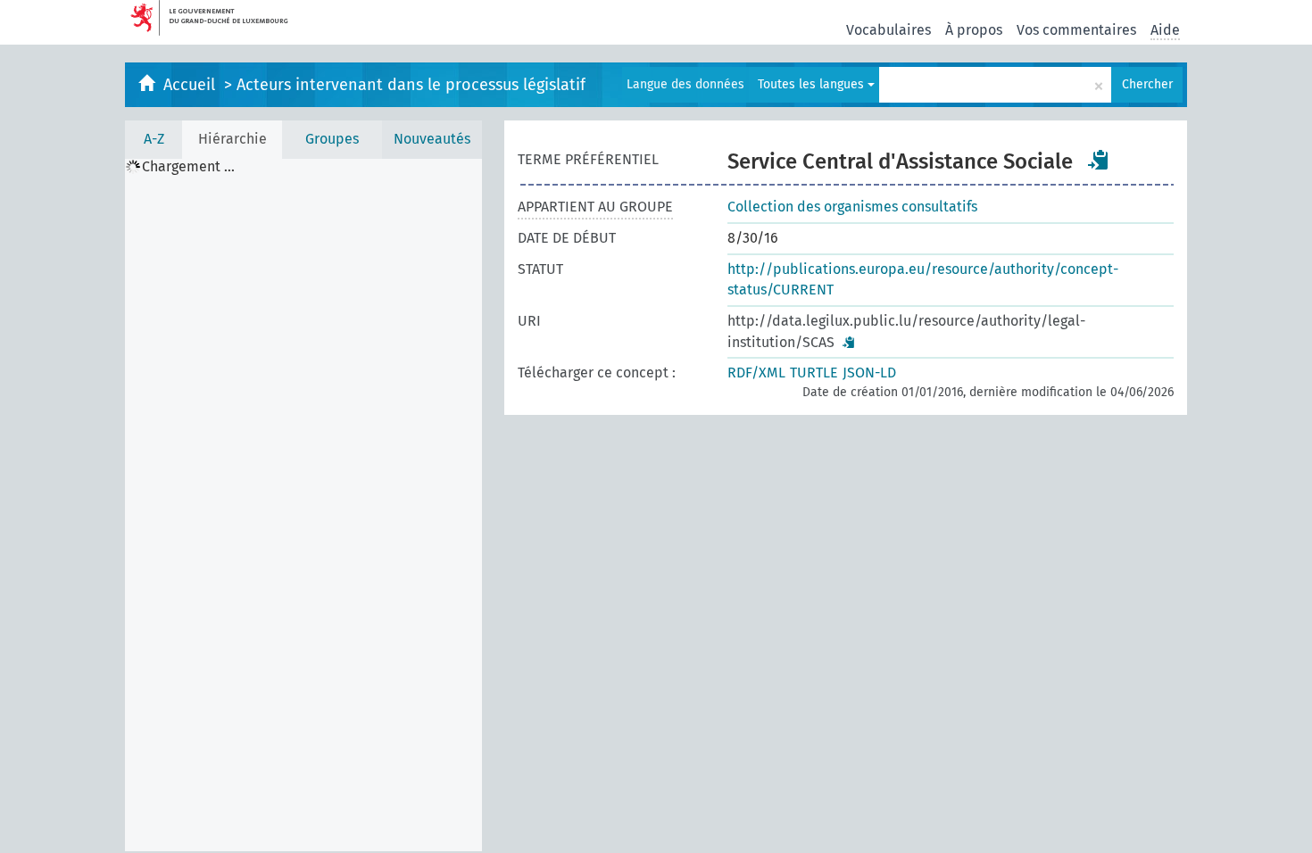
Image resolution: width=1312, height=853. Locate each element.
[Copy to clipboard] (1099, 160)
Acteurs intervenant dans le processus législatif (411, 85)
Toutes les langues (813, 84)
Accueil (191, 85)
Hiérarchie (232, 138)
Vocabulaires (888, 29)
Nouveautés (432, 138)
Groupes (332, 138)
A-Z (154, 138)
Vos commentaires (1076, 29)
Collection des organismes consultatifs (852, 206)
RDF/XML (756, 372)
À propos (973, 29)
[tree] (303, 505)
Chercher (1147, 84)
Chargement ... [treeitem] (188, 167)
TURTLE (814, 372)
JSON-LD (869, 372)
